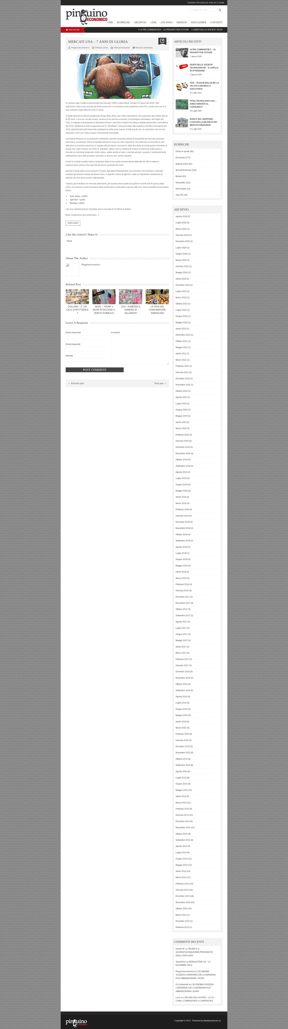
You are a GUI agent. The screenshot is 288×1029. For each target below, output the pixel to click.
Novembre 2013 (183, 902)
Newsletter (180, 182)
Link (153, 22)
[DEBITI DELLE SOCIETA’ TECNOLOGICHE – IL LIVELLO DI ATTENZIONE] (182, 66)
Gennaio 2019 (182, 516)
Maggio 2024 (182, 272)
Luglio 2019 (181, 478)
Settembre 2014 (183, 840)
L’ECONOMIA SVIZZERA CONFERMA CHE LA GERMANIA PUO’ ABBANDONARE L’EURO (196, 974)
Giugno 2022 (182, 316)
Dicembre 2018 (183, 522)
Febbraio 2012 (182, 927)
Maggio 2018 (182, 566)
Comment (115, 332)
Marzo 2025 (181, 260)
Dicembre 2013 (183, 896)
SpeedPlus (181, 962)
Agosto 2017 (181, 622)
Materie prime (182, 164)
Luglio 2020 (181, 403)
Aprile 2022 (181, 329)
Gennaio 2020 (182, 441)
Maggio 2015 (182, 790)
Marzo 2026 (181, 229)
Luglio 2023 (181, 291)
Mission (182, 22)
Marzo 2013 (181, 915)
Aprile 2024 (181, 279)
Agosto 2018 (181, 547)
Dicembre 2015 (183, 746)
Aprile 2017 (181, 647)
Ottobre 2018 (182, 534)
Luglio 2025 (181, 247)
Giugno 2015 (182, 784)
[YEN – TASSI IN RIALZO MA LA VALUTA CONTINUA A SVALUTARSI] (182, 86)
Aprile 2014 (181, 871)
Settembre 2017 (183, 615)
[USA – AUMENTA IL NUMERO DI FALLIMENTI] (130, 296)
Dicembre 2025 (183, 241)
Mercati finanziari (122, 48)
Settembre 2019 (183, 466)
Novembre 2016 (183, 678)
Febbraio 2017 (182, 659)
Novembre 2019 (183, 453)
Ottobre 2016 (182, 684)
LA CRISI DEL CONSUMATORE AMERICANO (157, 309)
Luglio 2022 (181, 310)
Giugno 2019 (182, 484)
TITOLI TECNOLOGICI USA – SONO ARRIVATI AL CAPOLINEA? (203, 104)
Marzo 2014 (181, 877)
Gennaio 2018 (182, 590)
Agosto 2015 (181, 771)
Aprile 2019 (181, 497)
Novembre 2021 (183, 335)
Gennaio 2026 (182, 235)
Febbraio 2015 (182, 809)
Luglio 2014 (181, 852)
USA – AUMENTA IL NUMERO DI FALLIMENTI (130, 309)
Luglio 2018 (181, 553)
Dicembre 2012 (183, 921)
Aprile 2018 (181, 572)
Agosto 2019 (181, 472)
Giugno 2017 (182, 634)
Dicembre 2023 (183, 285)
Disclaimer (198, 22)
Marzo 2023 (181, 297)
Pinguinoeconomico (91, 264)
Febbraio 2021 (182, 366)
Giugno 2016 (182, 709)
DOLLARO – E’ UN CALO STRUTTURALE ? (77, 309)
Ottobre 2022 (182, 304)
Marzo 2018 (181, 578)
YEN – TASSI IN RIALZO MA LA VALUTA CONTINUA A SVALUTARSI (204, 86)
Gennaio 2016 (182, 740)
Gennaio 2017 (182, 665)
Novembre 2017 (183, 603)
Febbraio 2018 (182, 584)
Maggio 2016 (182, 715)
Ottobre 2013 (182, 908)
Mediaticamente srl (212, 1020)
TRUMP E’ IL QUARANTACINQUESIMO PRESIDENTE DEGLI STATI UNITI (194, 952)
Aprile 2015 (181, 796)
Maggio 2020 (182, 416)
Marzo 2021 (181, 360)
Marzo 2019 (181, 503)
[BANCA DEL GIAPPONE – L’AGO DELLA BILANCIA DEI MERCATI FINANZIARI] (182, 123)
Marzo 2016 (181, 728)
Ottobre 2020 (182, 391)
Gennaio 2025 (182, 266)
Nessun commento (144, 48)
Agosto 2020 (181, 397)
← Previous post (76, 383)
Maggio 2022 (182, 322)
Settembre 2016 (183, 690)
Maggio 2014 (182, 865)
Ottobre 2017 (182, 609)
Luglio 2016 (181, 703)
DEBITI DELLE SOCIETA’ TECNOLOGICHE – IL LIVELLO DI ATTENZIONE (205, 30)
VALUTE (179, 195)
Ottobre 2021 (182, 341)
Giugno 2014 (182, 859)
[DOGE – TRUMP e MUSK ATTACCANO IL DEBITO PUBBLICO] (104, 296)
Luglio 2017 (181, 628)
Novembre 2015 (183, 752)
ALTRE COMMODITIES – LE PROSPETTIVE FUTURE (143, 30)
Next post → (160, 383)
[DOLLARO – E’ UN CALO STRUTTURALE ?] (77, 296)
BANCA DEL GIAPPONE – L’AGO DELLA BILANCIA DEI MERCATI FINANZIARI (203, 122)
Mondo (179, 176)
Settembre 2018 (183, 541)
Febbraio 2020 (182, 435)
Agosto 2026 (181, 216)
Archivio (140, 22)
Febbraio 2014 (182, 884)
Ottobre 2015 (182, 759)
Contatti (216, 22)
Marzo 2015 (181, 803)
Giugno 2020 (182, 410)
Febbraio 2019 (182, 509)
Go (220, 10)
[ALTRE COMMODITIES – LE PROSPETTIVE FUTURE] (182, 52)
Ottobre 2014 (182, 834)
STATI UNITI (73, 223)
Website (69, 356)
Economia (180, 157)
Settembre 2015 (183, 765)
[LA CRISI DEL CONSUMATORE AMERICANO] (157, 296)
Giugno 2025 (182, 254)
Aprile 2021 (181, 353)
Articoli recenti (187, 41)
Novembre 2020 (183, 385)
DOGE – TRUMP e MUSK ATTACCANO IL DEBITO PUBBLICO (104, 309)
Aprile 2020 (181, 422)
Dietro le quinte (183, 151)
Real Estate (181, 189)
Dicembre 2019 (183, 447)
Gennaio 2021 (182, 372)
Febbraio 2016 (182, 734)
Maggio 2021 (182, 347)
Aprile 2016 (181, 721)
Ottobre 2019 (182, 459)
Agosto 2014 (181, 846)
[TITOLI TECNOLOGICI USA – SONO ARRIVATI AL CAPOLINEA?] (182, 104)
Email (73, 344)
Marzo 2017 (181, 653)
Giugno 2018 (182, 559)
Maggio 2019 (182, 491)
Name (73, 332)
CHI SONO (166, 22)
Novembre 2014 (183, 827)
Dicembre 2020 (183, 378)
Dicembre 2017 (183, 597)
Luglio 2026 (181, 222)
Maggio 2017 (182, 640)
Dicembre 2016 (183, 671)
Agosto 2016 (181, 696)
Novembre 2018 (183, 528)
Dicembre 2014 (183, 821)
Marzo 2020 (181, 428)
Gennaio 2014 (182, 890)
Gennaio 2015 (182, 815)
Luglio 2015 (181, 778)
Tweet (69, 241)
